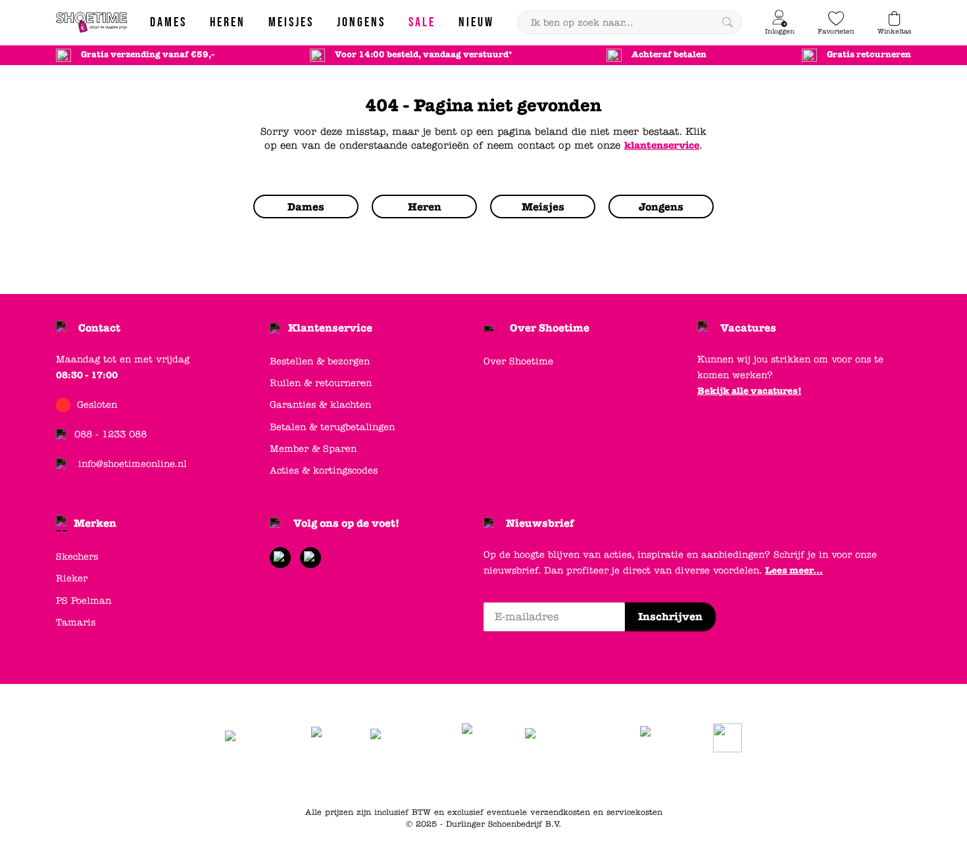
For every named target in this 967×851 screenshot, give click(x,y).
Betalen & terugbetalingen (332, 427)
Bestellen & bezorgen (320, 361)
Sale (643, 779)
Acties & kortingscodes (324, 470)
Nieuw (676, 779)
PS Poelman (83, 600)
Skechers (77, 556)
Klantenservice (330, 328)
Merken (95, 523)
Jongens (565, 779)
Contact (99, 328)
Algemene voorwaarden (326, 779)
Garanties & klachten (320, 404)
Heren (524, 779)
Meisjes (609, 779)
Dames (486, 779)
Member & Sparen (313, 448)
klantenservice (661, 145)
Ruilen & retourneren (321, 383)
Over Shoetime (549, 328)
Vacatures (748, 328)
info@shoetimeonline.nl (132, 464)
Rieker (71, 578)
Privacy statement (423, 779)
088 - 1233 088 (110, 434)
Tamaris (75, 622)
